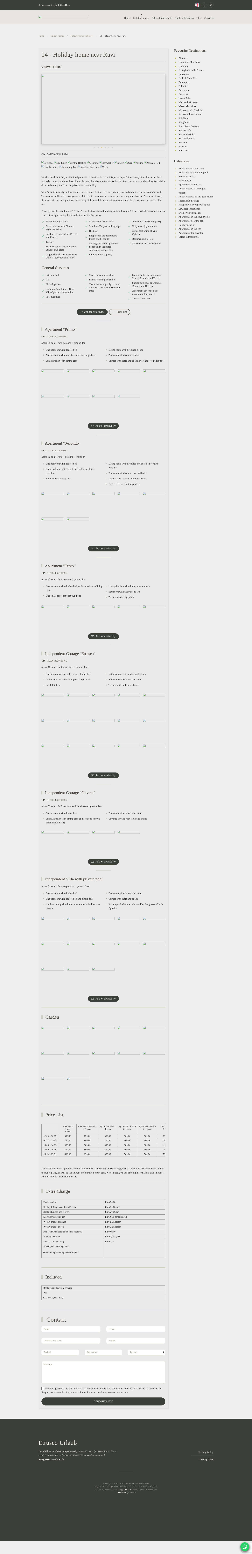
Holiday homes (141, 18)
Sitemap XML (206, 1459)
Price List (122, 312)
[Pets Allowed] (152, 163)
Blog (199, 18)
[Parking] (138, 163)
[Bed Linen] (60, 163)
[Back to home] (63, 18)
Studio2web (121, 1493)
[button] (52, 380)
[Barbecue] (47, 163)
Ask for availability (94, 312)
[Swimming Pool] (68, 167)
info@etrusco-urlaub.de (51, 1459)
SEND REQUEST (103, 1401)
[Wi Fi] (104, 167)
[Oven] (129, 163)
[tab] (94, 147)
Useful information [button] (184, 18)
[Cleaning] (93, 163)
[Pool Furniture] (50, 167)
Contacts (209, 18)
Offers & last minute (162, 18)
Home (127, 18)
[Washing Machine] (88, 167)
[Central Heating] (77, 163)
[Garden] (119, 163)
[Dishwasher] (106, 163)
